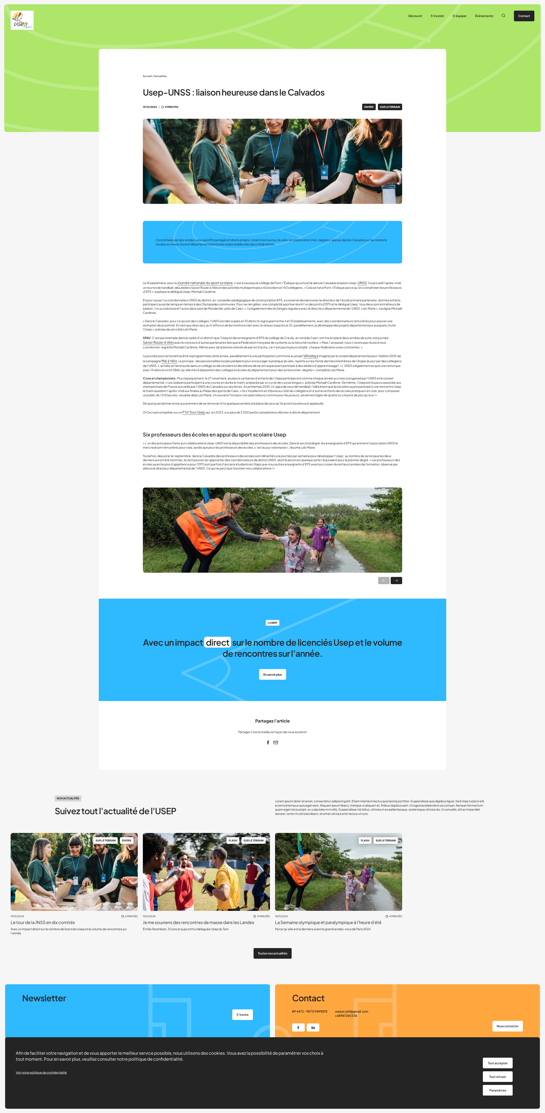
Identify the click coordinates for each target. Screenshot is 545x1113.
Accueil (147, 76)
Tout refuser (497, 1077)
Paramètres (497, 1090)
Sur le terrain (390, 107)
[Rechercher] (504, 16)
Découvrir (415, 16)
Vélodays (310, 355)
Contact (524, 16)
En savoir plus (272, 674)
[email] (275, 742)
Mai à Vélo (169, 361)
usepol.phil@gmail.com (351, 1011)
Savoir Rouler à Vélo (158, 342)
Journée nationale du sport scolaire (205, 282)
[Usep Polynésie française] (22, 20)
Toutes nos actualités (272, 953)
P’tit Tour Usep (193, 412)
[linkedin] (313, 1027)
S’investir (437, 16)
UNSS (362, 282)
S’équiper (460, 16)
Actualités (160, 76)
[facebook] (268, 742)
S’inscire (243, 1014)
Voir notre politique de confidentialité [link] (41, 1072)
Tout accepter (498, 1063)
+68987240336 (346, 1015)
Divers (369, 107)
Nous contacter (508, 1026)
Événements (484, 16)
